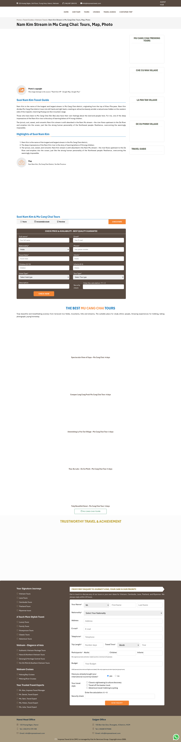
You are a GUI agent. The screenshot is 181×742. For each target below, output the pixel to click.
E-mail (75, 628)
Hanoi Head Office (26, 719)
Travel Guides (110, 12)
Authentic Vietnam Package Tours (32, 650)
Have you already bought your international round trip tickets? (85, 675)
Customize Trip (125, 12)
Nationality (24, 246)
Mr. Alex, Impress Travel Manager (32, 690)
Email (76, 236)
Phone (77, 246)
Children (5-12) (25, 264)
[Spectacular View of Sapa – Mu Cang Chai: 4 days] (90, 339)
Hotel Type (23, 273)
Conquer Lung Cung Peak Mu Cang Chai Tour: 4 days (90, 394)
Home (66, 12)
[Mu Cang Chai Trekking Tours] (147, 52)
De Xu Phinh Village (147, 123)
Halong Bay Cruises (26, 674)
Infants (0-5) (78, 264)
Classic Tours (24, 635)
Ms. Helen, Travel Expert (28, 703)
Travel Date (24, 255)
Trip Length (77, 644)
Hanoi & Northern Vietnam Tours (32, 654)
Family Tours (24, 626)
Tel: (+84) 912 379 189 (28, 729)
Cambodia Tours (25, 602)
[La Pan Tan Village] (147, 109)
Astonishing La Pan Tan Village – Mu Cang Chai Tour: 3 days (90, 432)
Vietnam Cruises (25, 669)
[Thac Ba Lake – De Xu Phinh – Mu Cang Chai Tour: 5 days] (90, 450)
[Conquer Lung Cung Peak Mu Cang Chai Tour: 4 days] (90, 376)
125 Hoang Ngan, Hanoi (29, 725)
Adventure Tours (25, 639)
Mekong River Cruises (27, 679)
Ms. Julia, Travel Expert (28, 707)
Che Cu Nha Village (147, 70)
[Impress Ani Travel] (152, 3)
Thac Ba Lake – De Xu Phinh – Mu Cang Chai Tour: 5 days (90, 469)
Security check (77, 286)
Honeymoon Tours (26, 630)
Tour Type (78, 273)
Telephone (76, 636)
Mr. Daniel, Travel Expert (28, 694)
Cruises (96, 12)
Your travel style (76, 684)
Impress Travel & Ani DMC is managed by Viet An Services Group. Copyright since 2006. (92, 739)
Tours (86, 12)
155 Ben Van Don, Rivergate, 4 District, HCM (112, 725)
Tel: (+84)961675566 (103, 729)
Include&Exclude (42, 222)
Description (23, 283)
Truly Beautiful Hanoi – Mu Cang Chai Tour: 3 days (90, 506)
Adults (77, 255)
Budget (75, 663)
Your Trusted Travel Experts (30, 685)
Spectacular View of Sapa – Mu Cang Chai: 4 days (90, 357)
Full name (23, 236)
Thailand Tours (24, 606)
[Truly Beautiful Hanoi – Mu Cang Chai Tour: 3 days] (90, 488)
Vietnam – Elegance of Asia (30, 645)
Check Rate (117, 222)
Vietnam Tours (24, 594)
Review (62, 222)
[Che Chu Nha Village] (147, 82)
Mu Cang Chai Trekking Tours (147, 39)
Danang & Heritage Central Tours (32, 659)
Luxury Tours (24, 622)
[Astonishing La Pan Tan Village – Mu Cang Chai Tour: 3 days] (90, 413)
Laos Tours (23, 598)
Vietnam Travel (41, 20)
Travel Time (110, 644)
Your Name (77, 604)
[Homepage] (30, 12)
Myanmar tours (25, 610)
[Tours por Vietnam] (154, 3)
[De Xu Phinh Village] (147, 134)
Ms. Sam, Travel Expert (28, 699)
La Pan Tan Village (147, 99)
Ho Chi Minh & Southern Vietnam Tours (34, 663)
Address (75, 620)
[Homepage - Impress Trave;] (150, 3)
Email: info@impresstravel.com (32, 733)
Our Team (76, 12)
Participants (77, 652)
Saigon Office (99, 719)
